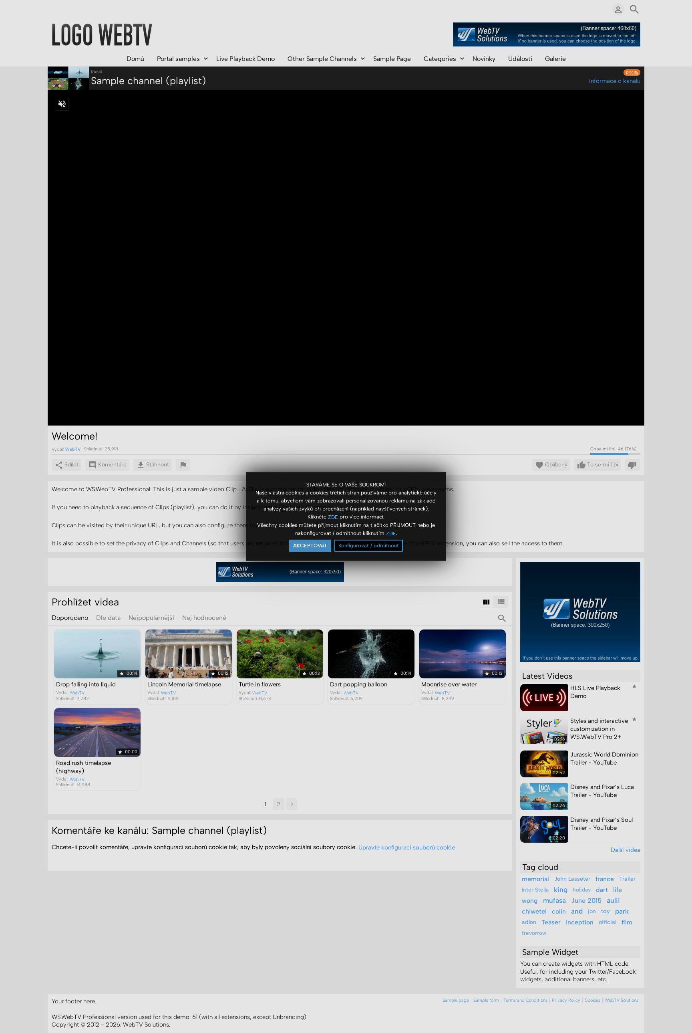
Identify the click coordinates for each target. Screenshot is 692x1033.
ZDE (333, 517)
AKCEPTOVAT (310, 546)
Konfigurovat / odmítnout (368, 546)
